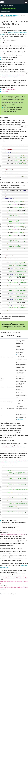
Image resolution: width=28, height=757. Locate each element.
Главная (1, 15)
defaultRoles (20, 419)
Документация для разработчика (8, 8)
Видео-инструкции (6, 11)
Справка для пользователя (7, 5)
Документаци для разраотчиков (12, 15)
